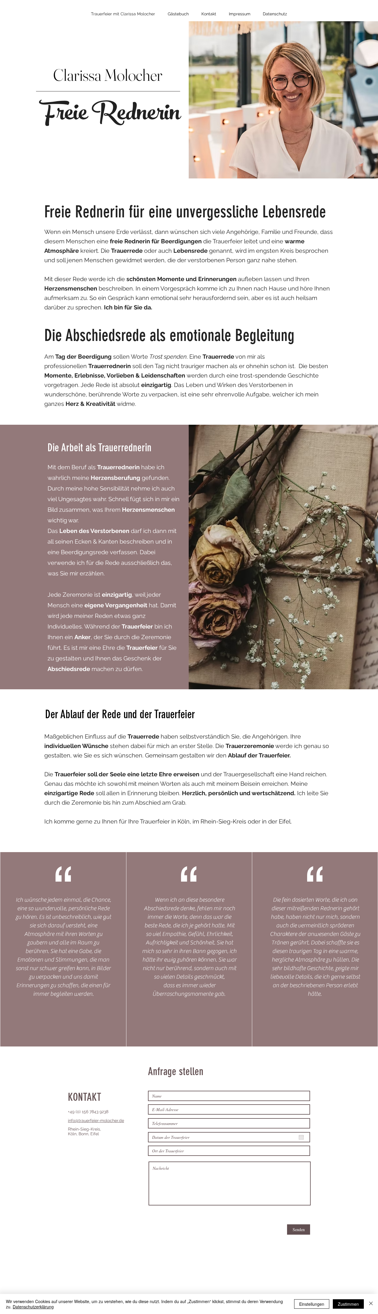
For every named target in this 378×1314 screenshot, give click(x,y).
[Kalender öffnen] (301, 1137)
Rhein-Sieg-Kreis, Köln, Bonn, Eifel (84, 1131)
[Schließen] (370, 1304)
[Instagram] (71, 1141)
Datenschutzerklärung (33, 1307)
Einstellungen (311, 1304)
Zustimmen (348, 1304)
